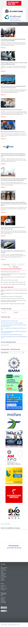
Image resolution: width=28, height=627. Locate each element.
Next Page (15, 266)
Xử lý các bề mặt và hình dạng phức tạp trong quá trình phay (13, 284)
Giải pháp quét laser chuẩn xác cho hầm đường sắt (11, 296)
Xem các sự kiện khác (5, 523)
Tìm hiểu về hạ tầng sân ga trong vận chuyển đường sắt (12, 298)
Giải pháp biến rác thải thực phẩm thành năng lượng (11, 334)
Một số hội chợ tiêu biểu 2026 (3, 570)
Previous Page (6, 264)
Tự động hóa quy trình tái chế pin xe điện (9, 320)
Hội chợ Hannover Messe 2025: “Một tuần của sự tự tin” (13, 131)
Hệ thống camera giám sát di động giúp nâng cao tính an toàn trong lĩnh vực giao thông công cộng (13, 301)
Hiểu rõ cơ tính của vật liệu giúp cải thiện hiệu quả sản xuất (13, 282)
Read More (3, 47)
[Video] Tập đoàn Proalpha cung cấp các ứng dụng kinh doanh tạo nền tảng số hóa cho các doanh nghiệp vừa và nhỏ (13, 155)
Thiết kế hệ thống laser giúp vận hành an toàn (10, 271)
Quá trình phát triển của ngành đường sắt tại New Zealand (13, 303)
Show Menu (14, 23)
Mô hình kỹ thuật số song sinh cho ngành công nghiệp (12, 322)
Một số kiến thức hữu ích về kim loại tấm (9, 280)
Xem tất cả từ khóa (5, 345)
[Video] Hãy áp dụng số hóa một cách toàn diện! (11, 109)
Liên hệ (2, 580)
